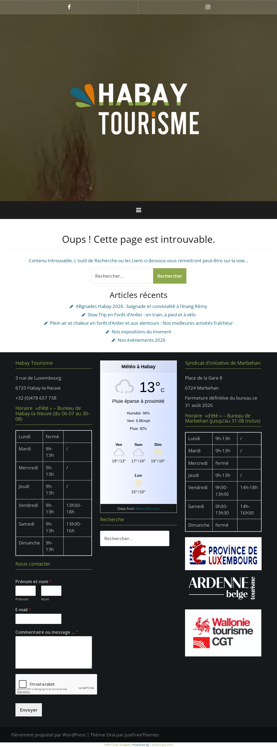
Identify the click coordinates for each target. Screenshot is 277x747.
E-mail (23, 610)
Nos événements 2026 (142, 340)
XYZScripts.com (162, 745)
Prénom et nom (33, 582)
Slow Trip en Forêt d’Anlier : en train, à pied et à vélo (142, 314)
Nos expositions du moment (141, 331)
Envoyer (29, 710)
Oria (110, 735)
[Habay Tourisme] (138, 107)
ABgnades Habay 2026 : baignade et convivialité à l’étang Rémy (141, 306)
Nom (45, 599)
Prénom (21, 599)
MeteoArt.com (148, 508)
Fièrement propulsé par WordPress (48, 735)
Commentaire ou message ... (46, 632)
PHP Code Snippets (117, 745)
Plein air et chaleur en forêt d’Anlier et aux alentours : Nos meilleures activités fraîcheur (141, 323)
